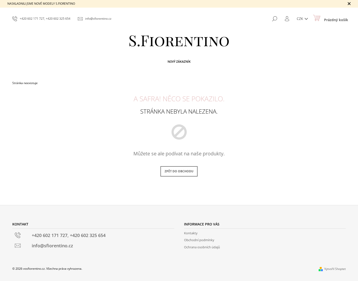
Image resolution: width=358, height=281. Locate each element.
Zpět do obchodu (179, 171)
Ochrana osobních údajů (202, 247)
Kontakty (191, 233)
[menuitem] (179, 61)
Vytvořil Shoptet (335, 269)
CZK (300, 18)
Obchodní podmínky (199, 240)
